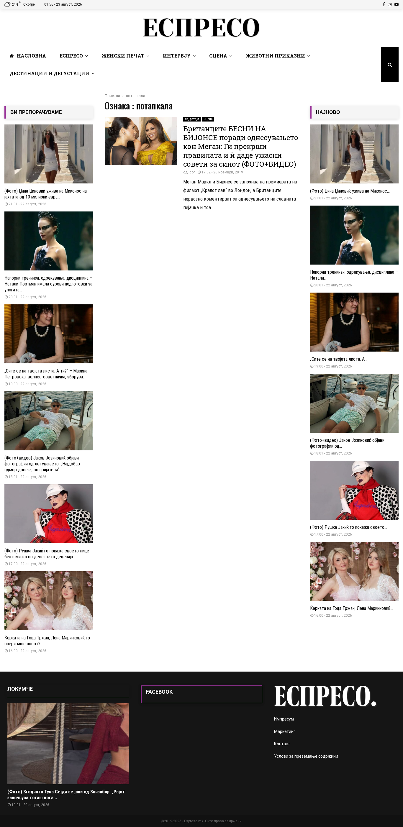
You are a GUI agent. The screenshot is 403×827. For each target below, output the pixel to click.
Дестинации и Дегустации (49, 73)
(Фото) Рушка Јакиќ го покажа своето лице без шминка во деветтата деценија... (46, 553)
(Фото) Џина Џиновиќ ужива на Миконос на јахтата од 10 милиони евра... (45, 194)
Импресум (284, 719)
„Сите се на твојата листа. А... (338, 359)
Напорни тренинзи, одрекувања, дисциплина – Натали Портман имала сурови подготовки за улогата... (48, 284)
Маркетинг (284, 731)
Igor (192, 172)
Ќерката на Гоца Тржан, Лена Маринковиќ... (351, 608)
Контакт (282, 743)
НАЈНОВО (328, 112)
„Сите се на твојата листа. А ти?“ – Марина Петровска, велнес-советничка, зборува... (45, 374)
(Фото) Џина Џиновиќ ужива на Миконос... (350, 191)
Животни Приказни (275, 55)
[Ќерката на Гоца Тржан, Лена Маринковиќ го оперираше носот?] (48, 600)
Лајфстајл (192, 119)
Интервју (177, 55)
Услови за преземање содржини (306, 756)
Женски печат (122, 55)
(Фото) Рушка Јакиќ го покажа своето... (348, 527)
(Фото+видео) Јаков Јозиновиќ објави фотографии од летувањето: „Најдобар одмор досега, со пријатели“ (42, 463)
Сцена (218, 55)
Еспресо (71, 55)
